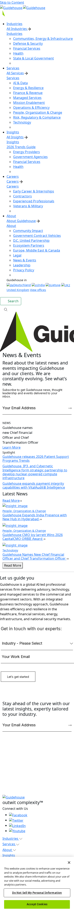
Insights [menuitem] (13, 132)
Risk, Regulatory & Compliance (37, 117)
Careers (13, 181)
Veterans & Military (28, 206)
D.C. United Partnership (31, 240)
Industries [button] (10, 838)
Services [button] (9, 844)
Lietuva (55, 285)
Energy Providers (26, 152)
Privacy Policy (23, 270)
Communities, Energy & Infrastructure (43, 38)
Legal (17, 255)
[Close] (69, 862)
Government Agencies (30, 157)
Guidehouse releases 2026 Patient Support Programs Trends (35, 458)
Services (13, 78)
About (11, 225)
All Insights (15, 137)
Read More (12, 565)
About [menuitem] (11, 216)
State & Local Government (33, 58)
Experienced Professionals (33, 201)
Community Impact (28, 230)
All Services (15, 73)
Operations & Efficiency (31, 107)
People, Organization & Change (37, 112)
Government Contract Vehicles (37, 235)
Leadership (21, 265)
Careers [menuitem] (13, 176)
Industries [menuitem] (14, 24)
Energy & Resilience (28, 88)
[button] (37, 309)
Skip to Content (12, 2)
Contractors (22, 196)
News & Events (24, 260)
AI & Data (20, 83)
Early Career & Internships (33, 191)
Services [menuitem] (13, 68)
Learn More (11, 447)
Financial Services (26, 48)
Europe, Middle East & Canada (36, 250)
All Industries (17, 28)
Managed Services (27, 97)
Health (18, 53)
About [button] (7, 850)
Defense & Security (28, 43)
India (41, 285)
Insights (13, 142)
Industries (14, 33)
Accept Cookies (37, 904)
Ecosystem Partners (28, 245)
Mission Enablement (29, 102)
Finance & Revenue (28, 93)
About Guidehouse (21, 221)
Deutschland (22, 285)
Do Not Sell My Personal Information (37, 893)
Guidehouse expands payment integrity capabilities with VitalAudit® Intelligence (33, 485)
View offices (38, 290)
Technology (22, 122)
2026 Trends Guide (21, 147)
